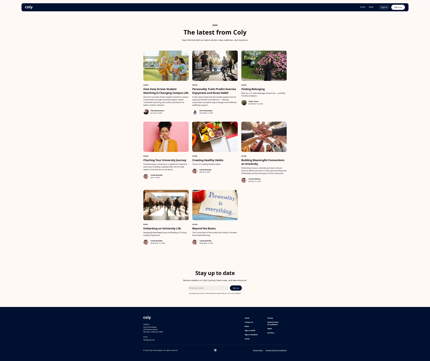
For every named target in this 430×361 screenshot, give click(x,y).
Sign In (384, 7)
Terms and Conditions (234, 293)
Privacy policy (258, 350)
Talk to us (398, 7)
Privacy (270, 318)
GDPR (269, 329)
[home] (29, 7)
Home (362, 7)
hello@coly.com (149, 340)
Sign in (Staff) (250, 330)
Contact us (249, 322)
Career (247, 339)
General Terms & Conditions (272, 323)
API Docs (270, 333)
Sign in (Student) (251, 335)
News (371, 7)
